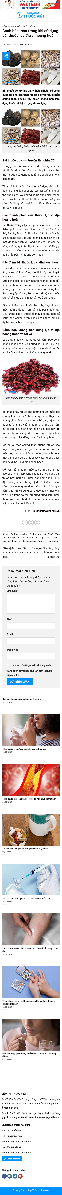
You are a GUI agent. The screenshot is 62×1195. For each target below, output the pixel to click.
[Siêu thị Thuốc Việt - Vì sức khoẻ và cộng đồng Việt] (31, 15)
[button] (4, 15)
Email (11, 634)
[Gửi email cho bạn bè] (31, 522)
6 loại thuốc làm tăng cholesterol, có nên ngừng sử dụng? (29, 799)
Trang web (12, 649)
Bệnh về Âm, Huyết (11, 26)
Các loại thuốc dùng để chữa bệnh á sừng (21, 699)
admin (31, 45)
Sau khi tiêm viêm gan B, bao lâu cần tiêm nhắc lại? (26, 898)
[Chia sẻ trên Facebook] (25, 522)
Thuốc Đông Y (29, 26)
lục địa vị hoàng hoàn (48, 541)
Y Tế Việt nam (47, 1099)
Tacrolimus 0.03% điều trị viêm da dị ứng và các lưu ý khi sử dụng (30, 949)
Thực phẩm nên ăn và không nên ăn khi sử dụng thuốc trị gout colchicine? (28, 1002)
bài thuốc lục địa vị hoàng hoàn (34, 537)
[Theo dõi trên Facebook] (4, 1176)
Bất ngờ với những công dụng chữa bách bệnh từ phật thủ (46, 552)
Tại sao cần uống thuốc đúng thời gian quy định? (25, 848)
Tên (9, 619)
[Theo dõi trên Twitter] (15, 1176)
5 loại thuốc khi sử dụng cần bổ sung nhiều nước (25, 749)
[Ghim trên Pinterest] (37, 522)
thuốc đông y (15, 225)
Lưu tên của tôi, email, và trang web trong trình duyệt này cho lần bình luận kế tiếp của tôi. (29, 670)
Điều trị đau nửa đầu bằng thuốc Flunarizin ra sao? (16, 552)
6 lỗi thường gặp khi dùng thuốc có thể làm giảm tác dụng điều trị (29, 1055)
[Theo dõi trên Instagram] (9, 1176)
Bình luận (13, 591)
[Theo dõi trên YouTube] (20, 1176)
